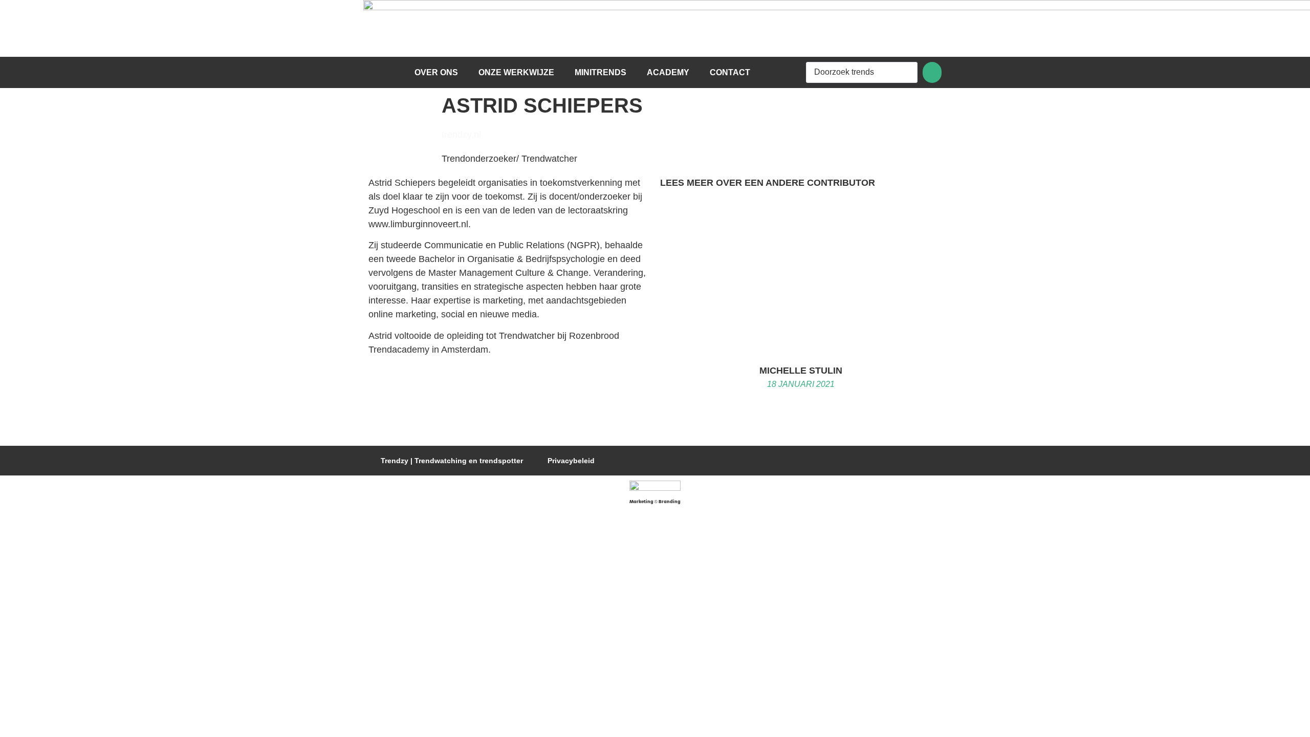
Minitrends (600, 72)
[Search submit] (932, 72)
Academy (668, 72)
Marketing (641, 502)
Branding (670, 502)
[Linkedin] (932, 460)
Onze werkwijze (516, 72)
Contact (730, 72)
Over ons (436, 72)
